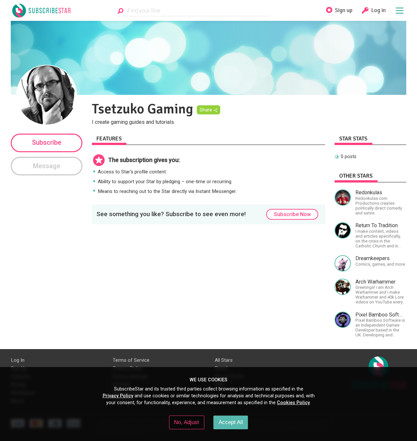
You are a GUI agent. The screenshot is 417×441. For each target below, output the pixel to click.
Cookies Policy (293, 402)
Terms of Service (131, 360)
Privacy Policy (118, 395)
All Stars (224, 360)
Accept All (231, 422)
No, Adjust (186, 422)
